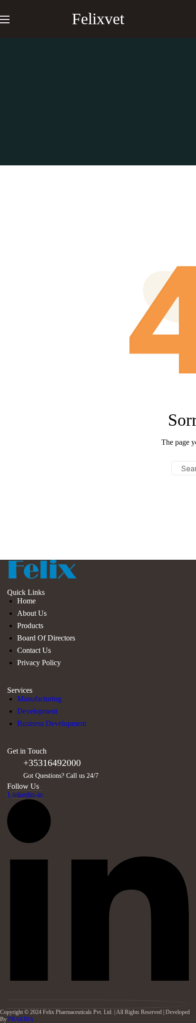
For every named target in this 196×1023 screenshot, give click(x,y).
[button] (192, 19)
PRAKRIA (21, 1019)
